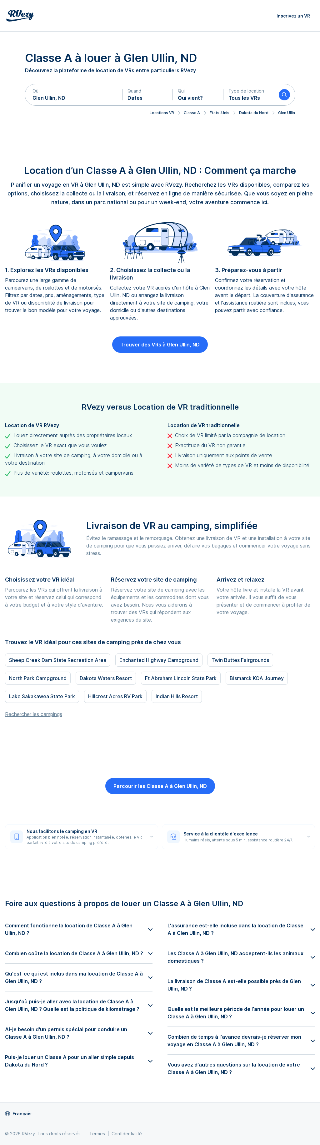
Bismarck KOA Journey (257, 678)
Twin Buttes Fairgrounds (240, 660)
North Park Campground (38, 678)
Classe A (192, 112)
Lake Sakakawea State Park (42, 696)
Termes (97, 1133)
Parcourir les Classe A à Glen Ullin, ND (160, 786)
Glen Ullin (286, 112)
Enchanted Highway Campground (158, 660)
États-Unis (219, 112)
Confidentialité (127, 1133)
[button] (73, 94)
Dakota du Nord (253, 112)
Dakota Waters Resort (106, 678)
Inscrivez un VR (293, 15)
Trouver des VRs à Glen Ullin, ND (160, 344)
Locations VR (162, 112)
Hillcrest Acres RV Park (115, 696)
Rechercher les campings (33, 714)
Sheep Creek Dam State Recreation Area (57, 660)
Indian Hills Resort (177, 696)
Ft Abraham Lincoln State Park (181, 678)
